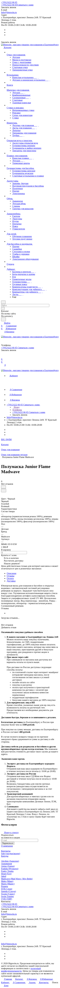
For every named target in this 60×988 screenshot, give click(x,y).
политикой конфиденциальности (21, 969)
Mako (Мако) (7, 881)
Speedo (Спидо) (8, 891)
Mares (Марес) (8, 884)
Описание (11, 573)
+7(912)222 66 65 (9, 2)
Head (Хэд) (6, 874)
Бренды (4, 856)
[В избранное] (3, 487)
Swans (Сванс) (8, 894)
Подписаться (7, 843)
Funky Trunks (7, 871)
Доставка (11, 581)
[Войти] (2, 356)
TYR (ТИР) (6, 899)
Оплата (10, 578)
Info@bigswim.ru (9, 12)
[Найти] (3, 319)
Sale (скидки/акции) (10, 853)
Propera (4, 886)
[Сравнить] (3, 490)
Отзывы (10, 576)
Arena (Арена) (8, 866)
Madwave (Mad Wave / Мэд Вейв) (17, 879)
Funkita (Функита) (9, 868)
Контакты (5, 851)
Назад (16, 407)
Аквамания (6, 863)
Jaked (3, 876)
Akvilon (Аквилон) (10, 861)
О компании (7, 846)
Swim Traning (7, 896)
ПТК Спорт (6, 889)
